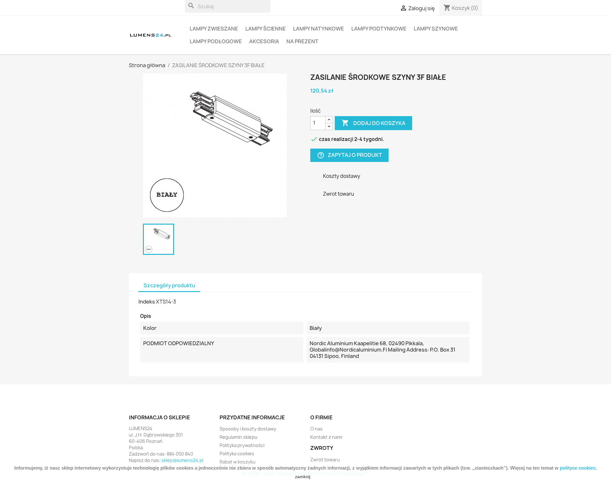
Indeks (146, 301)
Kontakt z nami (326, 437)
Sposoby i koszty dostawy (248, 429)
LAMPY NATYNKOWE (318, 28)
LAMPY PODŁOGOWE (216, 41)
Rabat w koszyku (238, 462)
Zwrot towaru (325, 460)
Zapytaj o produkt (349, 155)
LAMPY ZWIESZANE (214, 28)
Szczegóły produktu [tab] (169, 285)
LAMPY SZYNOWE (436, 28)
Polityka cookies (237, 454)
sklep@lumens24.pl (182, 460)
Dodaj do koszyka (373, 123)
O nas (316, 429)
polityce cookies (578, 468)
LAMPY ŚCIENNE (265, 28)
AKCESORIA (264, 41)
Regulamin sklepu (238, 437)
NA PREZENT (302, 41)
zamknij (302, 476)
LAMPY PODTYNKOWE (378, 28)
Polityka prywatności (242, 445)
